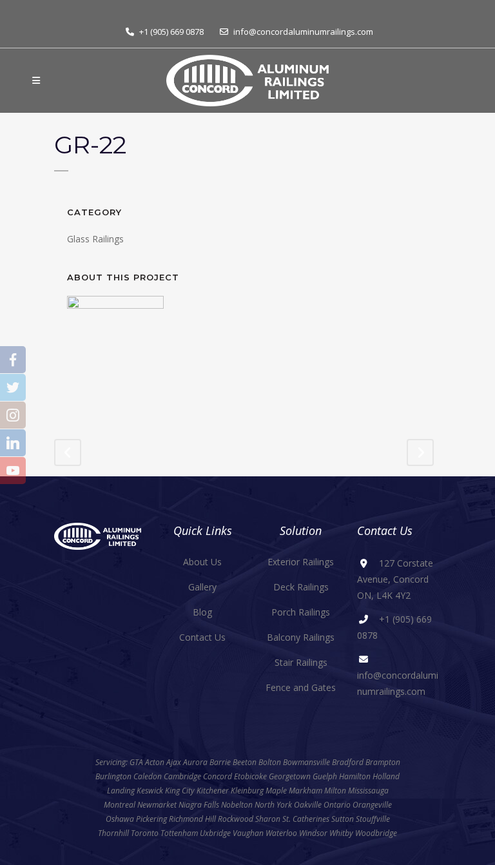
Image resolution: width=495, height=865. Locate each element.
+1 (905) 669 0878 (171, 31)
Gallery (202, 587)
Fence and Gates (301, 687)
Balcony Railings (301, 637)
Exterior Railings (300, 562)
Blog (202, 612)
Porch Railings (300, 612)
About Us (202, 562)
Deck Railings (301, 587)
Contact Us (202, 637)
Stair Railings (301, 662)
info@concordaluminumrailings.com (303, 31)
